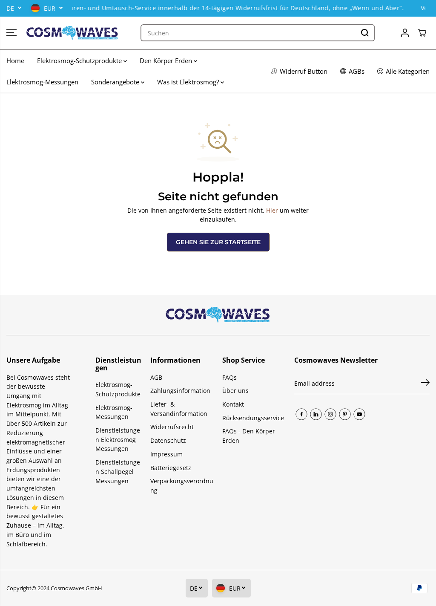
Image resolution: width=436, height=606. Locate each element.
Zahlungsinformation (180, 391)
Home (15, 60)
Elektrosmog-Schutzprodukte (80, 60)
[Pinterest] (345, 414)
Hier (272, 210)
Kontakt (233, 404)
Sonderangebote (116, 82)
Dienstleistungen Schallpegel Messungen (117, 471)
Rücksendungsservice (253, 418)
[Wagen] (422, 32)
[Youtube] (359, 414)
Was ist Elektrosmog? (189, 82)
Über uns (235, 391)
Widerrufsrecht (172, 427)
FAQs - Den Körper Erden (248, 435)
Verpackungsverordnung (181, 485)
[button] (11, 32)
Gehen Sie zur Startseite (218, 242)
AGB (156, 377)
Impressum (166, 454)
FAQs (229, 377)
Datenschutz (168, 440)
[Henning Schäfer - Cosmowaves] (72, 33)
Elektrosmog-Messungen (42, 82)
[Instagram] (330, 414)
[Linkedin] (316, 414)
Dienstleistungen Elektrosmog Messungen (117, 439)
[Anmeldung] (405, 32)
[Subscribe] (425, 383)
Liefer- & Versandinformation (178, 409)
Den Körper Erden (167, 60)
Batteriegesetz (170, 468)
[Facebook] (301, 414)
